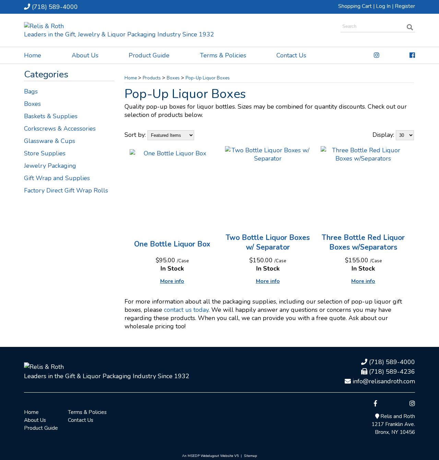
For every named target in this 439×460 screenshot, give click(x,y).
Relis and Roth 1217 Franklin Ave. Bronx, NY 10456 (393, 424)
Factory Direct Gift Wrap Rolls (66, 190)
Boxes (32, 104)
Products (152, 78)
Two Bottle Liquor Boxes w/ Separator (268, 242)
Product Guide (149, 55)
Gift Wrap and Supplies (57, 178)
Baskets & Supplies (51, 116)
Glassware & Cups (49, 141)
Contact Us (291, 55)
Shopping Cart (355, 6)
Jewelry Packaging (50, 166)
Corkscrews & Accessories (60, 128)
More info (172, 281)
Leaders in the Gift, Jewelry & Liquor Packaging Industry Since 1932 (119, 34)
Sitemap (250, 455)
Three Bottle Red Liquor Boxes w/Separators (363, 242)
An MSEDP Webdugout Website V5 (210, 455)
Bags (31, 91)
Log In (383, 6)
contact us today (186, 310)
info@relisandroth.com (383, 381)
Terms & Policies (223, 55)
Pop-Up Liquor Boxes (208, 78)
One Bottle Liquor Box (172, 244)
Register (405, 6)
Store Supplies (45, 153)
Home (32, 55)
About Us (85, 55)
